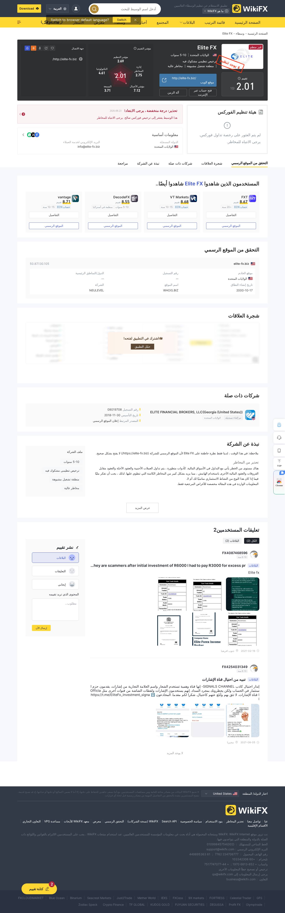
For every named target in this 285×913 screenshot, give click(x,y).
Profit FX (235, 904)
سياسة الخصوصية (191, 821)
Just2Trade (124, 898)
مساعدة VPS (52, 821)
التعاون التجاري (32, 821)
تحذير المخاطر (235, 821)
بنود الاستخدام (214, 821)
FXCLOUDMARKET (31, 898)
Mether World (146, 898)
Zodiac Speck (87, 904)
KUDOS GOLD (160, 904)
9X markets (196, 898)
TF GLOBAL (137, 904)
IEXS (164, 898)
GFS (259, 898)
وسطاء (240, 33)
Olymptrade (254, 904)
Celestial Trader (240, 898)
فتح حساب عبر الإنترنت (203, 92)
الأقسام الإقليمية (258, 825)
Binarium (76, 898)
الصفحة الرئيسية (258, 33)
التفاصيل (231, 215)
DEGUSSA (216, 904)
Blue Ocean (57, 898)
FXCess (178, 898)
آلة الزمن (173, 92)
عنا (266, 821)
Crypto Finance (113, 904)
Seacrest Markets (99, 898)
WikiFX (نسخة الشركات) (142, 821)
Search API (169, 821)
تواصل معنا (254, 821)
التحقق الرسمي (114, 821)
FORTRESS (216, 898)
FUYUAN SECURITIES (189, 904)
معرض (97, 821)
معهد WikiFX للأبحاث (76, 821)
